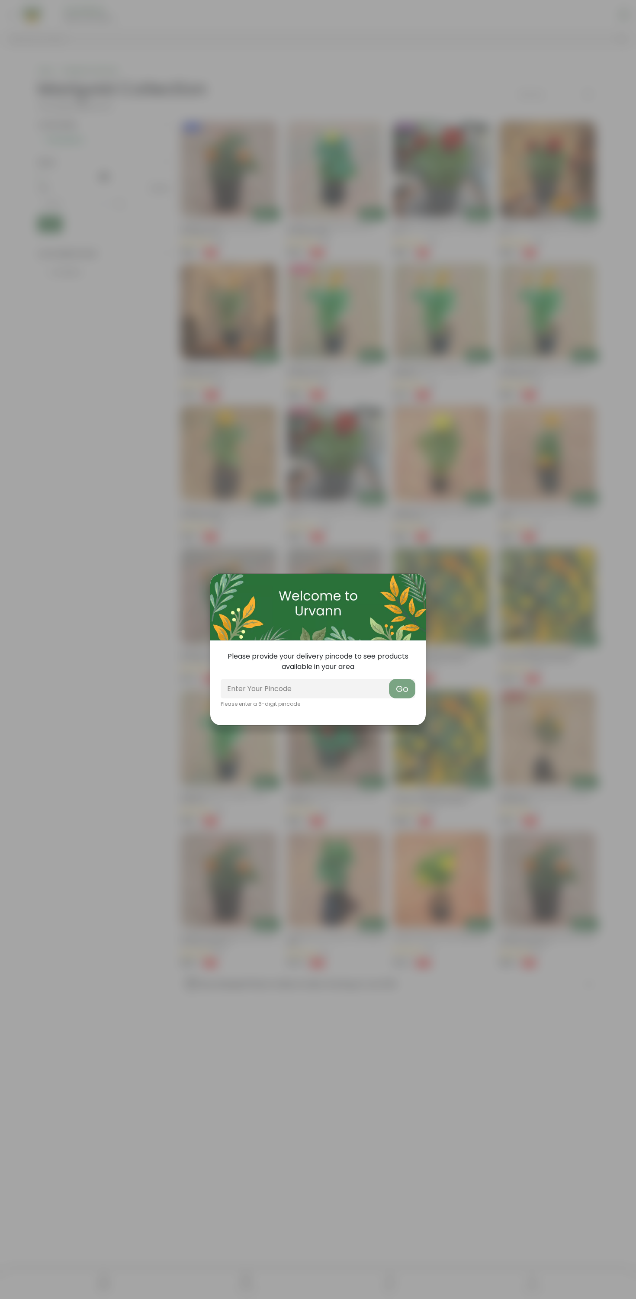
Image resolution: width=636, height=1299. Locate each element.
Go (402, 689)
